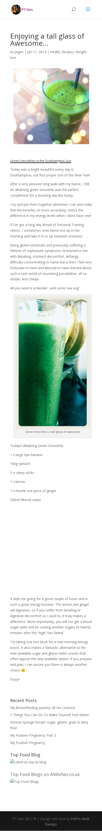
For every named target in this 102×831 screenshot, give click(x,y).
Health (55, 52)
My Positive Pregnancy (27, 742)
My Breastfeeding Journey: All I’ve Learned (42, 707)
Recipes (68, 52)
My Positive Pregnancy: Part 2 (33, 735)
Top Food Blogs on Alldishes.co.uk (45, 774)
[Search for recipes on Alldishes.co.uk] (24, 781)
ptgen (19, 52)
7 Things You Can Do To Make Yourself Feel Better (49, 715)
